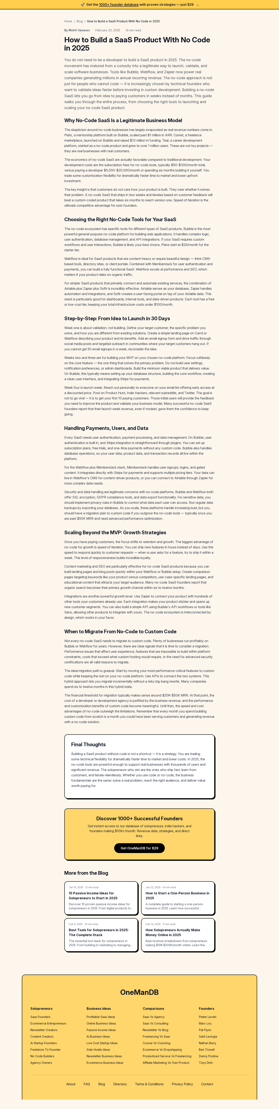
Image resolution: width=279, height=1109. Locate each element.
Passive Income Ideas (101, 1030)
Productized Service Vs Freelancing (167, 1056)
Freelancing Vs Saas (156, 1036)
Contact (207, 1084)
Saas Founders (40, 1017)
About (70, 1084)
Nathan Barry (207, 1043)
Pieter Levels (208, 1017)
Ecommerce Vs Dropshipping (162, 1049)
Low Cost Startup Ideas (102, 1043)
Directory (120, 1084)
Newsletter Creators (43, 1030)
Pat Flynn (205, 1030)
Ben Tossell (207, 1049)
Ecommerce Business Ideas (105, 1062)
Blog (80, 21)
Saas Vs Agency (154, 1017)
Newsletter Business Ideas (104, 1056)
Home (68, 21)
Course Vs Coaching (156, 1043)
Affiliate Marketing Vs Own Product (166, 1062)
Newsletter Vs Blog (155, 1030)
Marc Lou (205, 1023)
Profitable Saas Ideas (101, 1017)
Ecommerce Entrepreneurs (48, 1023)
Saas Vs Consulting (155, 1023)
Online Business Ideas (101, 1023)
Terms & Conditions (149, 1084)
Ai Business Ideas (98, 1036)
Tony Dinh (206, 1062)
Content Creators (42, 1036)
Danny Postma (208, 1056)
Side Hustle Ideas (98, 1049)
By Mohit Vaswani (77, 30)
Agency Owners (41, 1062)
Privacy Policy (182, 1084)
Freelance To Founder (45, 1049)
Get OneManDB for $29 (139, 848)
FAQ (87, 1084)
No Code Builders (42, 1056)
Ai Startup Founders (43, 1043)
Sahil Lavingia (208, 1036)
